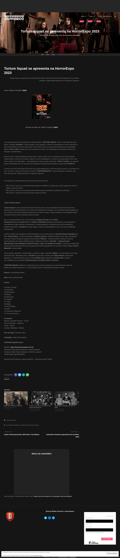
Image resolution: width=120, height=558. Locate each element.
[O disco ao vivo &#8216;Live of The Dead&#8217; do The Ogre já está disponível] (41, 398)
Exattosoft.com (73, 557)
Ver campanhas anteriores (92, 535)
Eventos (53, 54)
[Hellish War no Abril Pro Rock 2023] (16, 398)
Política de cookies (38, 555)
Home (83, 16)
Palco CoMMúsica (104, 16)
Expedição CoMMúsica (72, 35)
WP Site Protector (63, 557)
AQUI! (24, 90)
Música (47, 54)
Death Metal (9, 425)
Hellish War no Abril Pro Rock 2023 (13, 405)
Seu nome (89, 526)
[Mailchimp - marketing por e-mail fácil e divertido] (93, 544)
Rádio (91, 16)
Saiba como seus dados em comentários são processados (53, 496)
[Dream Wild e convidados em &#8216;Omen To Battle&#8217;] (66, 398)
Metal (29, 425)
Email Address (90, 518)
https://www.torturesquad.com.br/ (22, 347)
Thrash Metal (35, 425)
